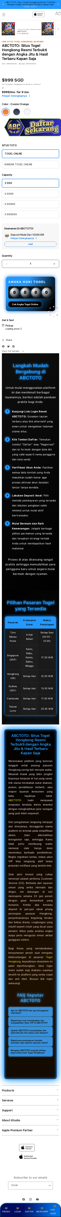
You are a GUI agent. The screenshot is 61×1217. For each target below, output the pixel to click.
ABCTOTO (14, 800)
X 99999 (10, 204)
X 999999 (11, 214)
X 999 (8, 183)
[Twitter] (9, 347)
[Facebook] (4, 347)
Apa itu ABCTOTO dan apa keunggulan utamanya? (29, 1011)
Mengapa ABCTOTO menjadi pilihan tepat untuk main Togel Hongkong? (28, 1051)
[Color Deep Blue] (16, 111)
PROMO (6, 1211)
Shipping (17, 84)
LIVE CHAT (53, 1211)
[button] (4, 14)
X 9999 (9, 193)
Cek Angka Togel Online (25, 304)
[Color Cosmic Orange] (5, 112)
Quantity (7, 255)
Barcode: (22, 64)
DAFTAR (29, 1211)
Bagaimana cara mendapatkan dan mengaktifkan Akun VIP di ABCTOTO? (29, 1021)
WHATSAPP (42, 1211)
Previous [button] (3, 4)
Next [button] (58, 4)
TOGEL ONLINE (13, 153)
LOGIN (17, 1211)
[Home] (24, 14)
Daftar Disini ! (30, 7)
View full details (11, 351)
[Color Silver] (27, 111)
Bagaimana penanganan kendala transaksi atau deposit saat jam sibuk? (29, 1041)
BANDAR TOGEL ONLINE (18, 164)
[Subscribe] (49, 1185)
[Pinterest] (14, 347)
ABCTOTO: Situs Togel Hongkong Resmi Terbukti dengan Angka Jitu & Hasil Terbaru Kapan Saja (30, 4)
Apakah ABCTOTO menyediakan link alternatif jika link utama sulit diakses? (29, 1031)
